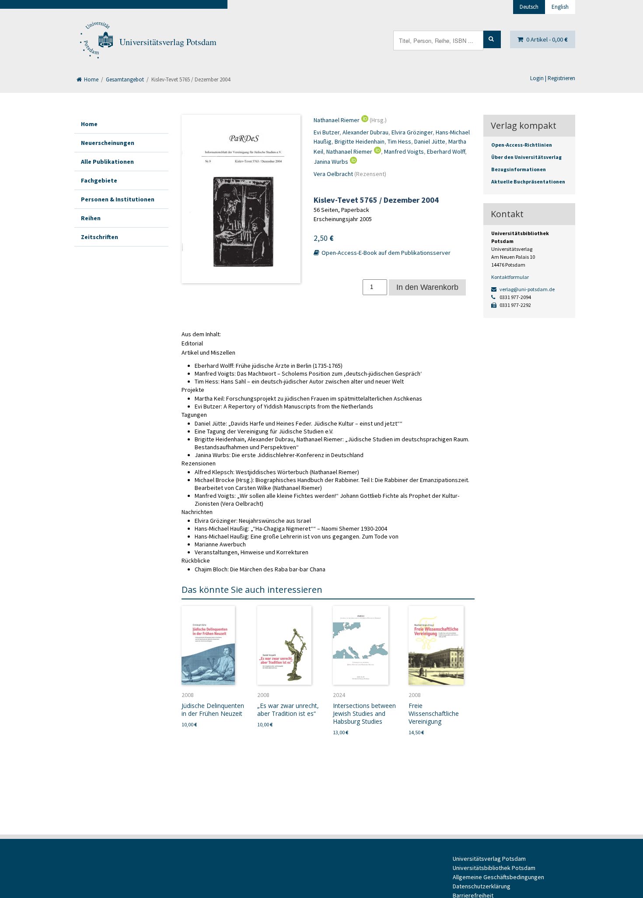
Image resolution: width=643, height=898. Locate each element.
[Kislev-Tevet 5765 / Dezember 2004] (241, 199)
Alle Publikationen (107, 162)
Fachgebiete (99, 180)
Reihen (91, 218)
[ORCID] (364, 120)
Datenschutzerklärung (481, 886)
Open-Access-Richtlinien (521, 144)
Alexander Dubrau (365, 132)
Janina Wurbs (331, 162)
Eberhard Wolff (446, 151)
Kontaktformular (510, 277)
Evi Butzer (326, 132)
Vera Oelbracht (333, 174)
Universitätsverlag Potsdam (168, 42)
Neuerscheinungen (107, 143)
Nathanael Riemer (337, 120)
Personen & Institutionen (117, 199)
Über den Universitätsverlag (526, 157)
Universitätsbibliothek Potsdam (494, 868)
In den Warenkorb (427, 287)
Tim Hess (399, 141)
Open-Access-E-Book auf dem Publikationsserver (385, 253)
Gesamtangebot (125, 79)
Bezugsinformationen (518, 169)
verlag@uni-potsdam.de (527, 289)
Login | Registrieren (552, 78)
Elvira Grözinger (412, 132)
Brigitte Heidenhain (359, 141)
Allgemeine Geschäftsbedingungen (498, 877)
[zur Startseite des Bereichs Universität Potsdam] (95, 42)
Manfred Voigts (404, 151)
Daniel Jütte (429, 141)
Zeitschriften (99, 237)
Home (90, 79)
